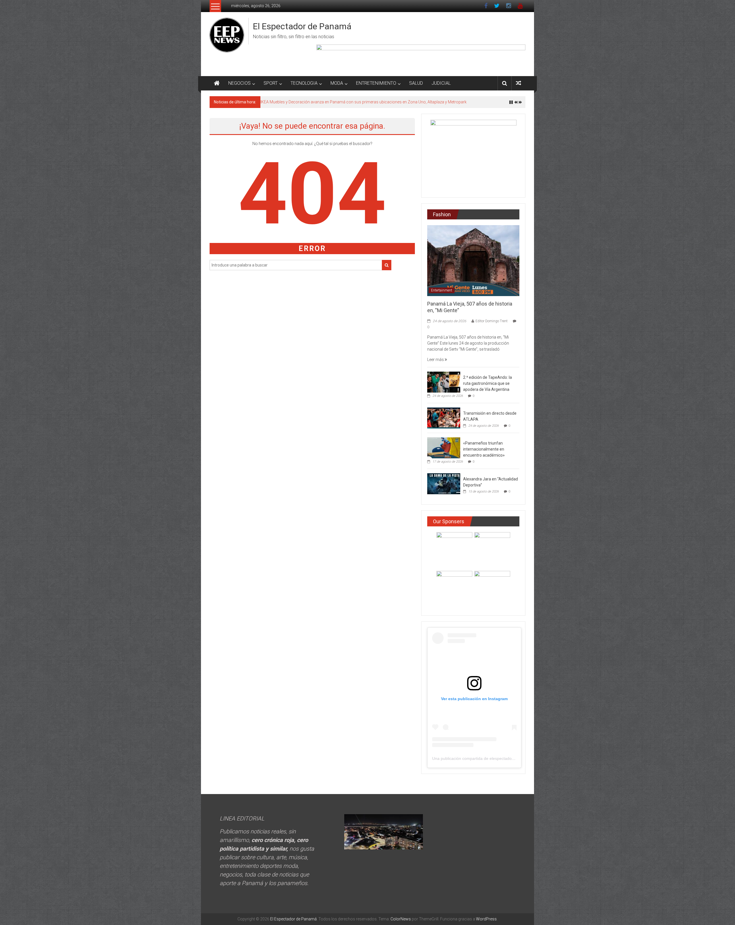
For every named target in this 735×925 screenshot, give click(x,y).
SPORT (271, 83)
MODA (336, 83)
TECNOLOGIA (304, 83)
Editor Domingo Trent (491, 321)
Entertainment (441, 290)
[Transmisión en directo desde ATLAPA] (443, 418)
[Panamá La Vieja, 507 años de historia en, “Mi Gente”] (473, 260)
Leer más (436, 359)
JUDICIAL (441, 83)
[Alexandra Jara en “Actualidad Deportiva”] (443, 483)
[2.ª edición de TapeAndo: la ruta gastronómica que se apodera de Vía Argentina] (443, 382)
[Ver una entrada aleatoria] (518, 83)
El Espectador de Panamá (302, 26)
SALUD (416, 83)
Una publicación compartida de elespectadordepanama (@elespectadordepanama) (508, 758)
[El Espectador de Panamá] (217, 83)
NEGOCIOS (239, 83)
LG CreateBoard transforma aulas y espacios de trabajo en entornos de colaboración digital (343, 102)
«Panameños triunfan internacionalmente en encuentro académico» (484, 449)
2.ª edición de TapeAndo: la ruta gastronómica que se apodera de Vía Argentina (487, 383)
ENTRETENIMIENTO (376, 83)
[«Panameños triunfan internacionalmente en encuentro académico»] (443, 447)
